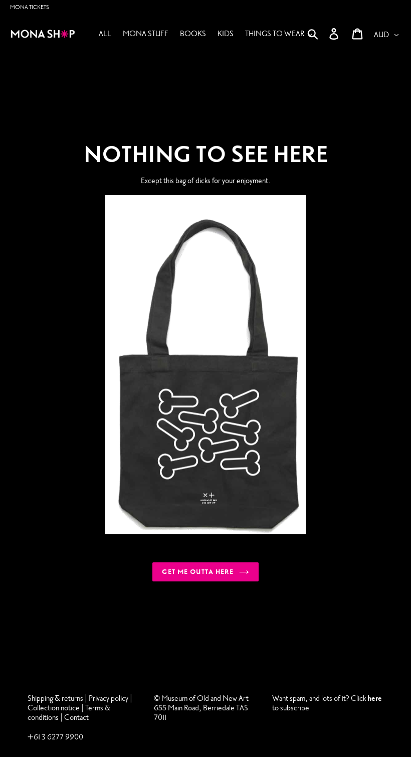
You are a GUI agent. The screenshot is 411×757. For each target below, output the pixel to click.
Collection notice (54, 708)
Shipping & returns (55, 698)
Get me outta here (198, 571)
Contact (76, 717)
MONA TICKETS (29, 7)
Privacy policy (109, 698)
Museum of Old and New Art (204, 698)
